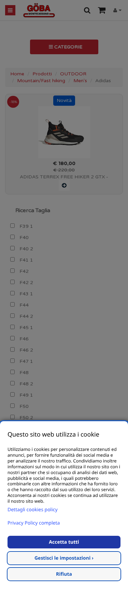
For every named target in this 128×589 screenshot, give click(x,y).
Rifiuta (64, 574)
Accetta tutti (64, 542)
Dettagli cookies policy (33, 509)
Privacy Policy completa (34, 523)
